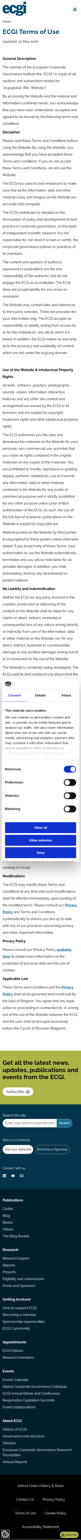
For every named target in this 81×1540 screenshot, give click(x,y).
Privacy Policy (54, 1499)
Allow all (40, 828)
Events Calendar (16, 1380)
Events (8, 1371)
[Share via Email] (21, 1175)
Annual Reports (15, 1462)
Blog (6, 1216)
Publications (13, 1200)
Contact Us (25, 1499)
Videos (8, 1229)
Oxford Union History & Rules (40, 1486)
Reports (9, 1265)
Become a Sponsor (52, 1149)
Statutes (9, 1443)
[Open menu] (74, 9)
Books (8, 1222)
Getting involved (16, 1299)
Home (7, 21)
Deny (40, 853)
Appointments (14, 1342)
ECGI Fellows (13, 1351)
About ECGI (12, 1421)
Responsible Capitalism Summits (29, 1400)
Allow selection (40, 840)
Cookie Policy (55, 1513)
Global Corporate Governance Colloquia (35, 1387)
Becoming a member (20, 1315)
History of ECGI (15, 1429)
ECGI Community (16, 1328)
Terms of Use (25, 1513)
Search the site (14, 1115)
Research (10, 1250)
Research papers (16, 1258)
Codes (8, 1209)
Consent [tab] (14, 695)
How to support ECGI (20, 1308)
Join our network (18, 1149)
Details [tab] (40, 695)
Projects (9, 1272)
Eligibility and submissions (23, 1279)
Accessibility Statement (40, 1527)
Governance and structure (23, 1436)
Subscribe (15, 1091)
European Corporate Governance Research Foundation (37, 1452)
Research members (18, 1358)
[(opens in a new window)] (4, 1175)
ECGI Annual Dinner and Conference (31, 1393)
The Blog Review (16, 1236)
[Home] (14, 9)
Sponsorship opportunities (24, 1322)
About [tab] (66, 695)
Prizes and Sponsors (19, 1286)
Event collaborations (19, 1407)
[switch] (70, 782)
